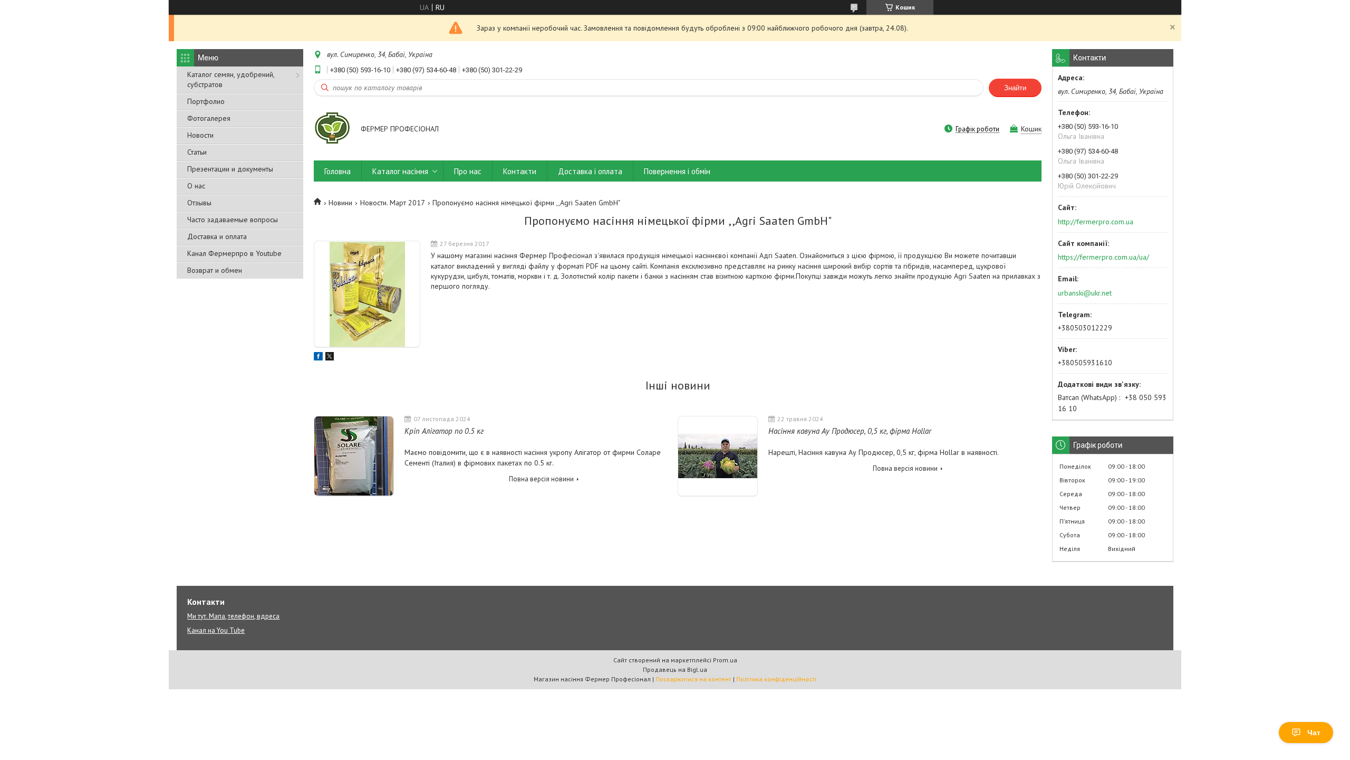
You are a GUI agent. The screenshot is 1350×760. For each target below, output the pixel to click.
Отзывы (199, 202)
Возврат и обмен (214, 270)
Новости (200, 135)
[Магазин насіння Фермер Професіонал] (332, 129)
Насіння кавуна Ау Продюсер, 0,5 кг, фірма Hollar (849, 431)
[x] (329, 358)
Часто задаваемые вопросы (232, 219)
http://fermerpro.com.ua (1095, 221)
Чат (1313, 732)
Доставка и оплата (217, 236)
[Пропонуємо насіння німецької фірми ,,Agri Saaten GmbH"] (367, 294)
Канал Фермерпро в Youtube (234, 253)
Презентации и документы (230, 169)
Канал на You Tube (216, 630)
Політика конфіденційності (776, 679)
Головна (337, 171)
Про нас (467, 171)
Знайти (1015, 88)
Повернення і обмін (677, 171)
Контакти (519, 171)
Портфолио (206, 101)
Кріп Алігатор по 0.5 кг (444, 431)
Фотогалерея (208, 118)
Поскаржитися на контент (693, 679)
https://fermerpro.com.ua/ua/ (1103, 257)
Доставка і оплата (590, 171)
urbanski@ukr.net (1085, 293)
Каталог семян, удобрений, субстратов (230, 79)
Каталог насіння (400, 171)
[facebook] (318, 358)
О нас (196, 186)
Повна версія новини (541, 479)
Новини (340, 202)
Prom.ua (725, 660)
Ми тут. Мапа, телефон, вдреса (233, 616)
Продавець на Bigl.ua (675, 669)
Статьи (197, 152)
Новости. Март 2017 (392, 202)
